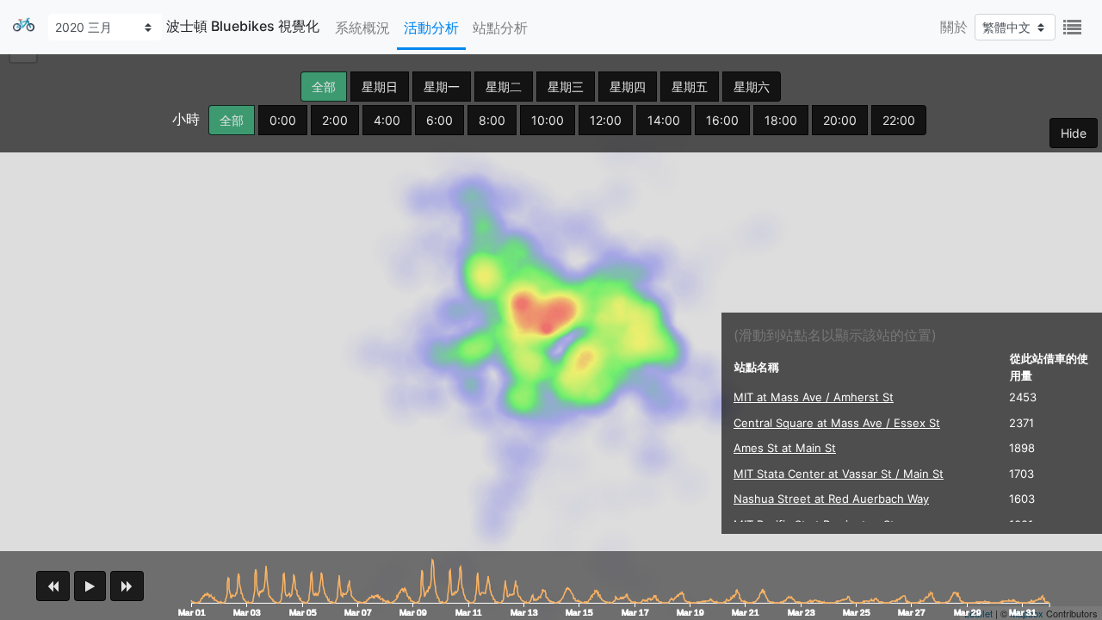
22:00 (898, 120)
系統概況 (362, 27)
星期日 (380, 86)
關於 (954, 26)
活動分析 (431, 27)
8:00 (492, 120)
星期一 (442, 86)
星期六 (752, 86)
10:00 (547, 120)
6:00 (439, 120)
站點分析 (500, 27)
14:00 (663, 120)
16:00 (722, 120)
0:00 (282, 120)
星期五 (690, 86)
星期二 (504, 86)
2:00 (335, 120)
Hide (1074, 133)
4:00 (387, 120)
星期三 (566, 86)
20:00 (840, 120)
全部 (324, 86)
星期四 (628, 86)
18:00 (781, 120)
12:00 (606, 120)
